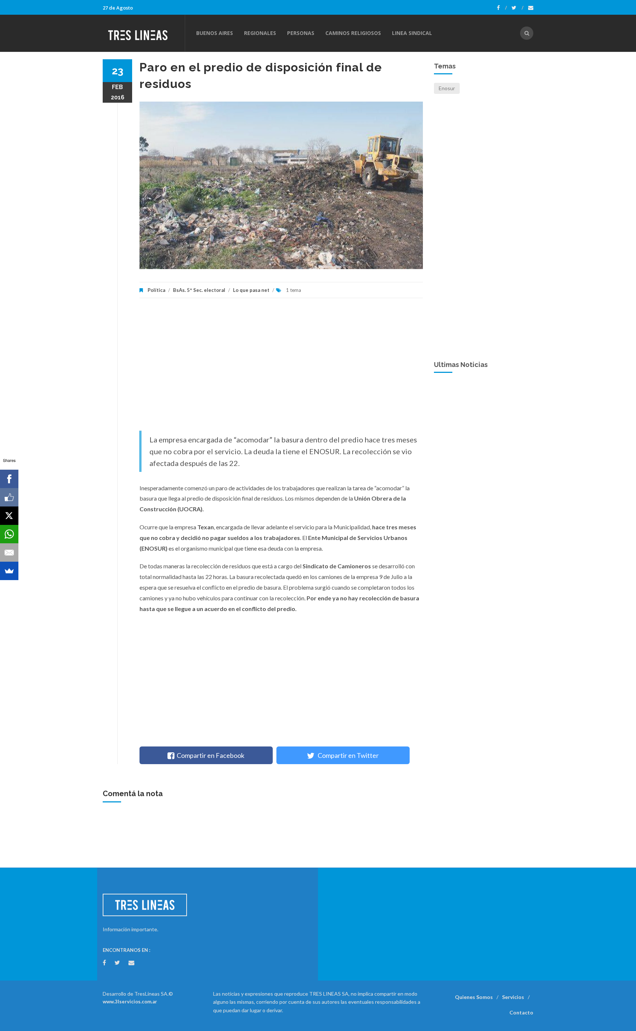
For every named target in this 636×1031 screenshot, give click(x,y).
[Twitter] (517, 8)
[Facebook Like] (9, 497)
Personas (300, 32)
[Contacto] (530, 8)
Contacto (521, 1012)
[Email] (9, 552)
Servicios (513, 997)
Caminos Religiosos (353, 32)
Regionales (260, 32)
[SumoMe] (9, 571)
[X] (9, 515)
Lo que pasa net (251, 290)
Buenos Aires (214, 32)
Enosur (447, 88)
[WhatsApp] (9, 534)
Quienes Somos (474, 997)
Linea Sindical (412, 32)
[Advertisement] (281, 368)
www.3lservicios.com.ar (130, 1001)
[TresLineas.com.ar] (143, 33)
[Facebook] (502, 8)
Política (156, 290)
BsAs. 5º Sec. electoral (199, 290)
